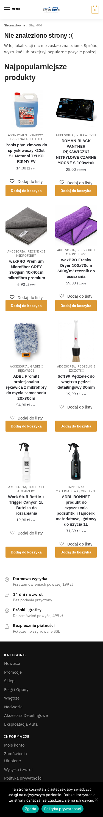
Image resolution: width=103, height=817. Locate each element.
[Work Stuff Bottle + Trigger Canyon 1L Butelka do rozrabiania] (26, 461)
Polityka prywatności (23, 778)
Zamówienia (15, 753)
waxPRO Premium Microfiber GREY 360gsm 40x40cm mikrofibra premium (26, 269)
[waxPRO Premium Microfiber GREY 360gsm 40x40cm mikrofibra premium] (26, 226)
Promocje (13, 672)
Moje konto (14, 745)
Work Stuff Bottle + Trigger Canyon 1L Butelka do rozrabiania (26, 505)
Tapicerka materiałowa (70, 489)
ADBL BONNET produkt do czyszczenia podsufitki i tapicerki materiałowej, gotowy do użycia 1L (76, 510)
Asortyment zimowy (25, 135)
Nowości (12, 663)
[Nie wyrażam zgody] (96, 799)
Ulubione (12, 760)
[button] (26, 181)
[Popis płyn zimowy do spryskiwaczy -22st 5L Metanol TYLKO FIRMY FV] (26, 110)
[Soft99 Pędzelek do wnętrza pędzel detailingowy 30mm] (76, 341)
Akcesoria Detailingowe (26, 715)
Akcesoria (65, 135)
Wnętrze (88, 491)
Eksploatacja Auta (26, 139)
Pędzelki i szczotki (81, 368)
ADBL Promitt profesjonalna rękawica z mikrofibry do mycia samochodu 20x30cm (26, 387)
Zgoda (30, 809)
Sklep (9, 680)
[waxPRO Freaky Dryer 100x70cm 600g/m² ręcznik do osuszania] (76, 225)
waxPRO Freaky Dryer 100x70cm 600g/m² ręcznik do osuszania (76, 268)
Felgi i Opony (16, 689)
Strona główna (14, 25)
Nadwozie (13, 706)
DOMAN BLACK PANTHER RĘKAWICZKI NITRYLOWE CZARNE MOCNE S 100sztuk (76, 151)
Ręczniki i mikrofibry (30, 253)
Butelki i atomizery (30, 489)
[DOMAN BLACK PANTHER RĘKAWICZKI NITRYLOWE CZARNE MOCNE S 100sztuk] (76, 110)
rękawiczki (86, 135)
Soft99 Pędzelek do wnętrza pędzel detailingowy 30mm (76, 382)
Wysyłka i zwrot (18, 769)
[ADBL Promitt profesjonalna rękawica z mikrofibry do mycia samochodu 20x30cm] (26, 341)
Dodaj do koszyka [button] (26, 190)
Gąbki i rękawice (30, 368)
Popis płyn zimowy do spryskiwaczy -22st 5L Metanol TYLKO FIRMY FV (26, 153)
